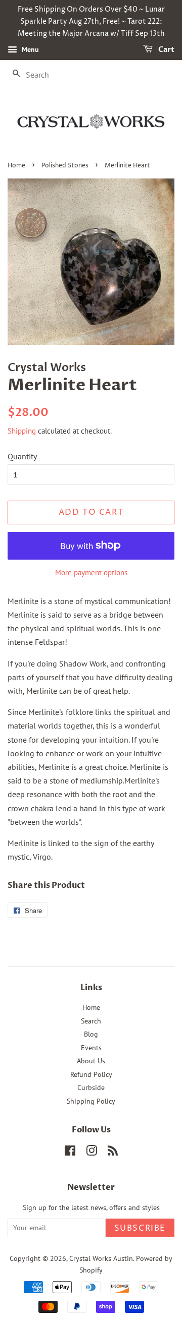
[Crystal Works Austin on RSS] (112, 1152)
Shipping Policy (91, 1101)
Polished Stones (64, 165)
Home (16, 165)
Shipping (22, 431)
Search (91, 1020)
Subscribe (140, 1228)
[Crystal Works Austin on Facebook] (70, 1152)
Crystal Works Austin (101, 1258)
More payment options (91, 572)
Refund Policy (91, 1074)
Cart (165, 50)
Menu (29, 49)
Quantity (22, 456)
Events (91, 1047)
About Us (91, 1060)
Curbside (91, 1087)
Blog (91, 1034)
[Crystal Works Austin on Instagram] (91, 1152)
